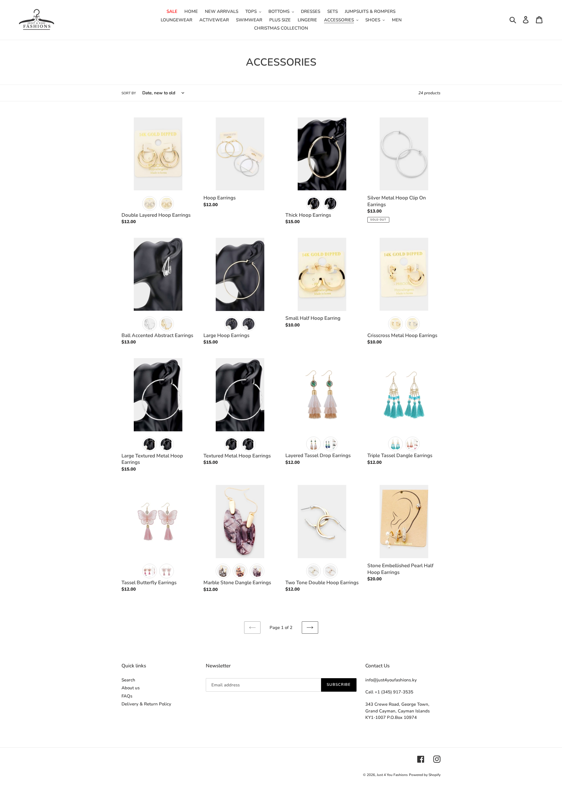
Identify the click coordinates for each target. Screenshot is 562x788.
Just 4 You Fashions (392, 774)
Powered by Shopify (425, 774)
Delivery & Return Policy (146, 704)
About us (130, 688)
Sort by (128, 93)
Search (128, 680)
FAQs (126, 696)
